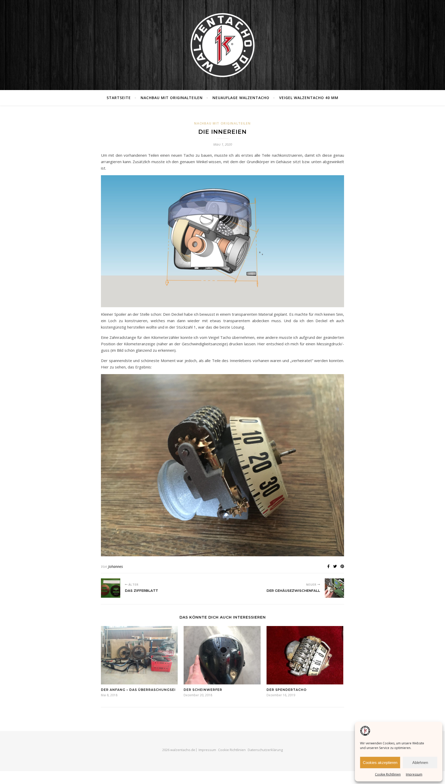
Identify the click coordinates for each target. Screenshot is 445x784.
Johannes (115, 566)
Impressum (414, 774)
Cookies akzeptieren (380, 762)
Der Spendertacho (287, 690)
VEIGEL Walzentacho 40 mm (308, 97)
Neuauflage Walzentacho (240, 97)
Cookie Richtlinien (388, 774)
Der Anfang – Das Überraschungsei (138, 690)
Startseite (119, 97)
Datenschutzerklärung (265, 749)
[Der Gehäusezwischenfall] (334, 588)
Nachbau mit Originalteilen (172, 97)
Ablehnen (420, 762)
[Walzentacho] (222, 45)
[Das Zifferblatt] (110, 588)
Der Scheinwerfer (203, 690)
